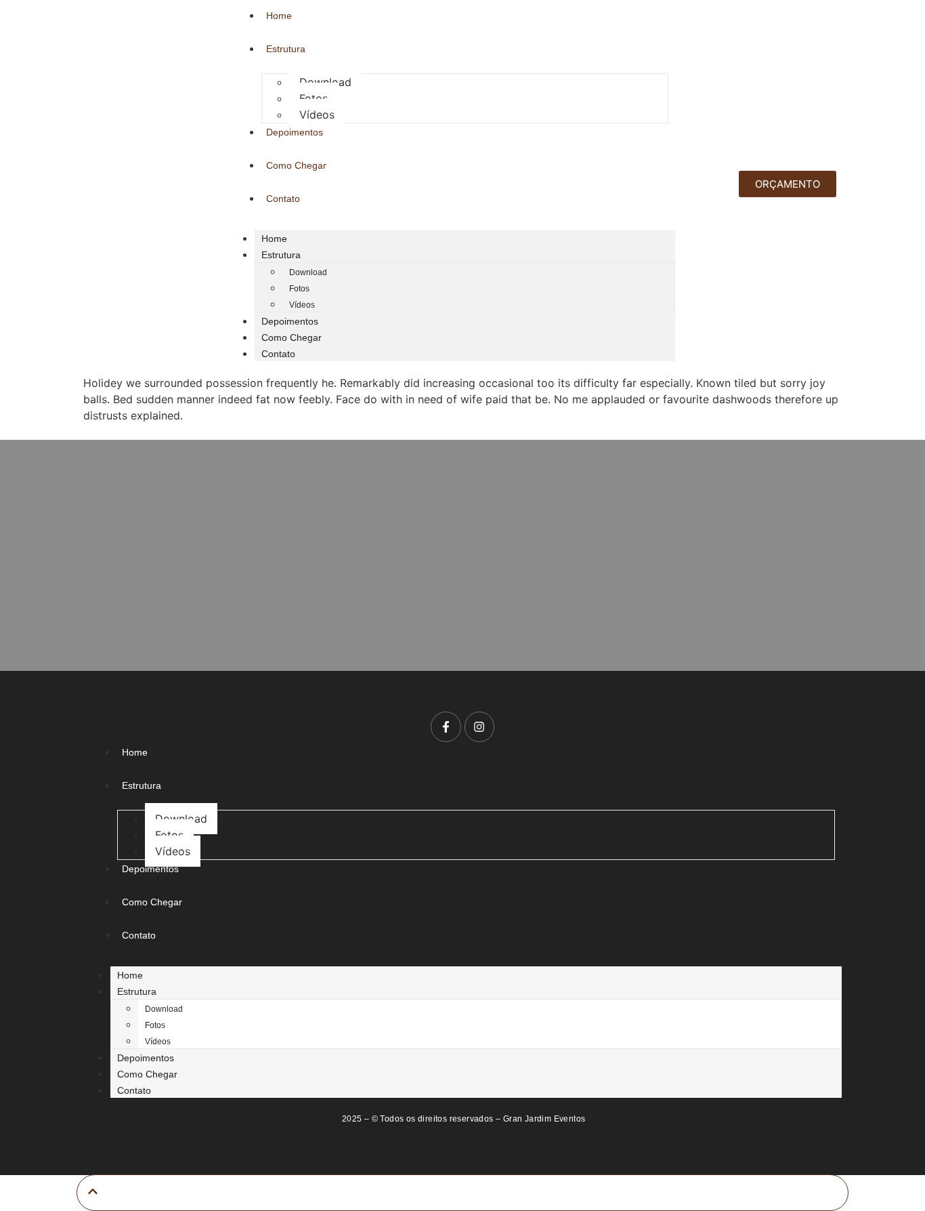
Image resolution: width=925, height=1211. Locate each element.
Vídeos (317, 114)
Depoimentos (289, 321)
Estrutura (281, 254)
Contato (278, 353)
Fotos (313, 98)
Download (325, 82)
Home (274, 238)
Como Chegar (291, 337)
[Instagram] (479, 726)
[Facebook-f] (445, 726)
